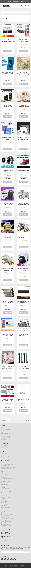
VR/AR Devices (4, 484)
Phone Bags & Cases (5, 517)
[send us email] (14, 559)
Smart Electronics (5, 475)
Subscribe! (26, 552)
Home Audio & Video (5, 470)
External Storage (5, 502)
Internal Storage (4, 504)
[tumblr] (8, 559)
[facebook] (2, 559)
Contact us (10, 1)
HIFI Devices (3, 472)
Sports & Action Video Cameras (8, 465)
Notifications (4, 453)
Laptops (3, 498)
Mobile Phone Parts (5, 515)
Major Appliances (5, 524)
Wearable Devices (5, 482)
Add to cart (8, 51)
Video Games (4, 477)
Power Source (4, 487)
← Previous (5, 420)
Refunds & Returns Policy (7, 433)
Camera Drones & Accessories (8, 464)
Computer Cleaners (5, 492)
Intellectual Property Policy (7, 437)
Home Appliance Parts (6, 525)
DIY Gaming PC (4, 511)
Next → (27, 420)
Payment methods (5, 432)
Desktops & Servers (5, 510)
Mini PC (2, 508)
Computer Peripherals (6, 491)
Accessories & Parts (5, 481)
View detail (7, 47)
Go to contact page (5, 540)
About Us (3, 435)
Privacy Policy (4, 427)
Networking (3, 505)
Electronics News (5, 456)
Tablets (2, 494)
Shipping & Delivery (5, 436)
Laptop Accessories (5, 500)
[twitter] (5, 559)
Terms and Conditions (6, 429)
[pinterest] (11, 559)
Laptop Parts (4, 501)
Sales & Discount (5, 455)
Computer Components (6, 490)
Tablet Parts (4, 495)
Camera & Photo (5, 463)
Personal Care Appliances (7, 522)
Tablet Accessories (5, 497)
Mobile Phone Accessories (7, 514)
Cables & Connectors (6, 507)
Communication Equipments (7, 518)
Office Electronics (5, 488)
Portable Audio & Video (6, 468)
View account (23, 1)
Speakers (3, 471)
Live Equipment (4, 474)
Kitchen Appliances (5, 520)
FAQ (2, 430)
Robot (2, 485)
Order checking (16, 1)
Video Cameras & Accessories (8, 467)
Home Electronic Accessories (7, 480)
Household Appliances (6, 521)
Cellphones (3, 512)
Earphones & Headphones (7, 478)
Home (12, 11)
